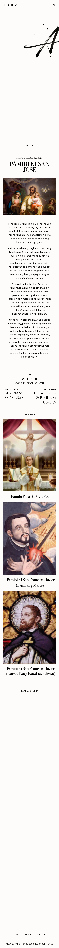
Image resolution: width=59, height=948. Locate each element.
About (28, 935)
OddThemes (47, 944)
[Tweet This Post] (23, 379)
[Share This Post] (27, 379)
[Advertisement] (29, 107)
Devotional (20, 383)
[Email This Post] (36, 379)
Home (17, 935)
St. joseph (39, 383)
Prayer (30, 383)
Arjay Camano (13, 944)
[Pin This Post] (31, 379)
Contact (41, 935)
